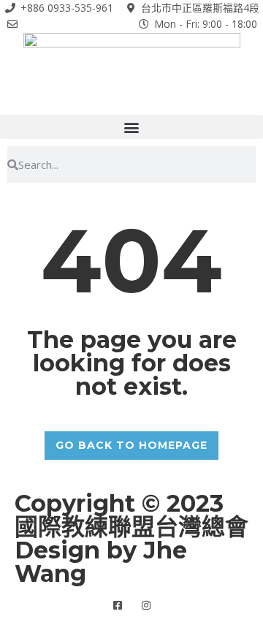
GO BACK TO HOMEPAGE (131, 445)
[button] (131, 127)
